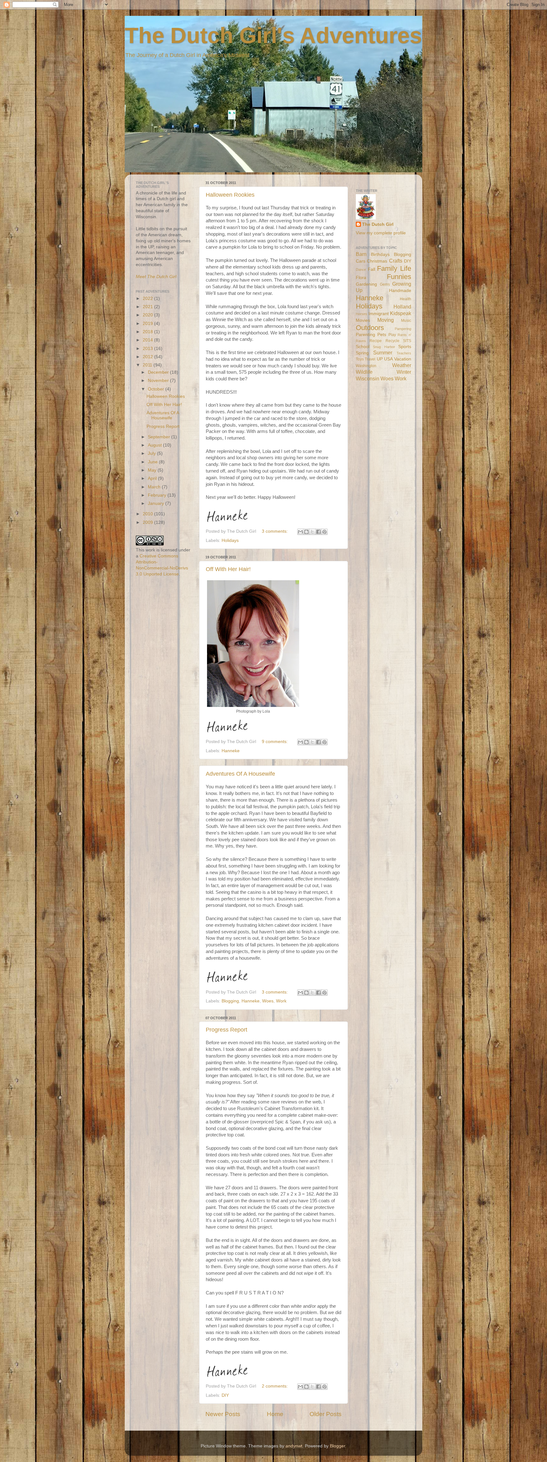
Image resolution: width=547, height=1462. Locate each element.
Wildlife (364, 372)
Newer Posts (222, 1414)
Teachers (404, 353)
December (159, 372)
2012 (148, 356)
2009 (148, 522)
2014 (148, 340)
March (155, 487)
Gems (385, 284)
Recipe (375, 341)
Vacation (402, 359)
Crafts (395, 261)
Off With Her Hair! (228, 569)
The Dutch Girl (377, 224)
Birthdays (380, 254)
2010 (148, 514)
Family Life (394, 268)
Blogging (230, 1001)
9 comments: (275, 741)
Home (275, 1414)
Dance (361, 269)
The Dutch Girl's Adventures (273, 35)
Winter (404, 372)
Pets (381, 334)
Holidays (230, 540)
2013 (148, 348)
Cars (360, 261)
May (153, 470)
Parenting (365, 334)
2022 (148, 298)
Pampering (403, 329)
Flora (361, 277)
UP (380, 359)
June (153, 462)
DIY (225, 1395)
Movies (363, 320)
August (155, 445)
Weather (401, 365)
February (157, 495)
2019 (148, 323)
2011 (148, 365)
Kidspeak (400, 313)
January (156, 503)
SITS (407, 341)
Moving (385, 320)
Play (392, 335)
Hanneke (231, 750)
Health (405, 299)
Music (406, 320)
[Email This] (300, 532)
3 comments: (275, 531)
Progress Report (226, 1030)
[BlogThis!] (306, 532)
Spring (362, 353)
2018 (148, 331)
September (159, 437)
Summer (382, 352)
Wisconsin (367, 378)
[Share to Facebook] (318, 532)
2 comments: (275, 1386)
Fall (371, 269)
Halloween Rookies (230, 195)
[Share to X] (312, 532)
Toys (360, 359)
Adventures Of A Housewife (240, 774)
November (159, 380)
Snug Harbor (384, 347)
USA (388, 359)
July (152, 453)
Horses (361, 314)
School (362, 346)
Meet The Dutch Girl (156, 276)
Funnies (399, 277)
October (156, 389)
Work (281, 1001)
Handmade (400, 290)
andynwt (294, 1446)
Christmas (377, 261)
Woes (268, 1001)
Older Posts (326, 1414)
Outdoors (370, 328)
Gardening (366, 284)
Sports (404, 346)
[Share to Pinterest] (324, 532)
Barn (361, 254)
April (153, 478)
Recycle (392, 341)
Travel (370, 359)
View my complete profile (381, 233)
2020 (148, 315)
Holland (402, 306)
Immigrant (378, 313)
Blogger (337, 1446)
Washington (366, 366)
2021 (148, 306)
